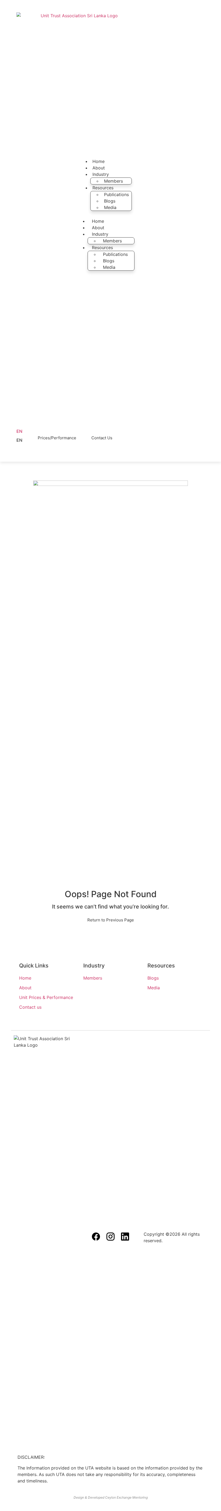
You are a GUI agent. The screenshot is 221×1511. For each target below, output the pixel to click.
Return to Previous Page (110, 919)
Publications (116, 194)
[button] (22, 440)
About (98, 167)
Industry (100, 174)
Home (98, 161)
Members (113, 181)
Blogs (109, 201)
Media (110, 207)
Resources (102, 187)
